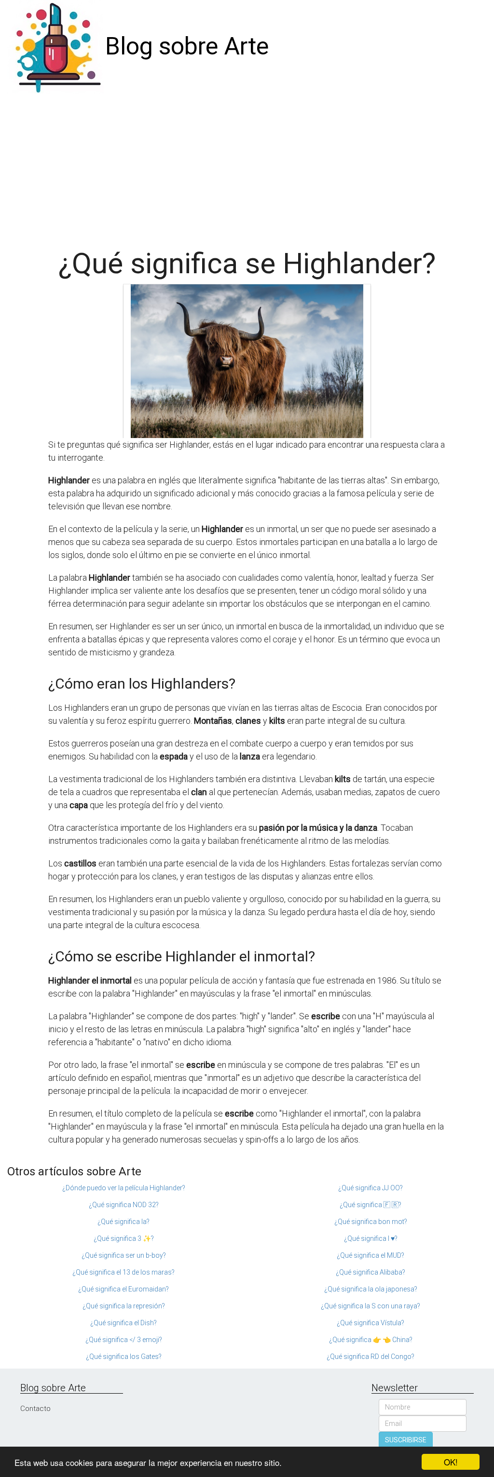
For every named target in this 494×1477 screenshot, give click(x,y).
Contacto (35, 1408)
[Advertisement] (247, 165)
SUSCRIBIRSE (405, 1440)
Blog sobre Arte (187, 46)
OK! (451, 1462)
